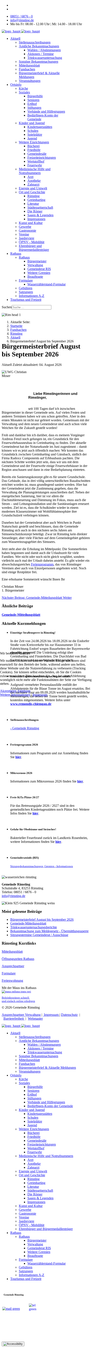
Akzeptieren (8, 691)
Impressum (40, 695)
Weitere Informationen (15, 695)
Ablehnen (23, 691)
